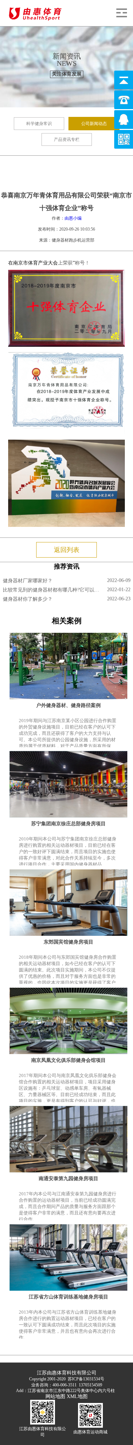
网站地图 (55, 1396)
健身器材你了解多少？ (27, 599)
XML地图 (77, 1396)
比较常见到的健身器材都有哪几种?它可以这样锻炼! (52, 590)
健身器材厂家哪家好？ (27, 580)
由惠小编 (73, 218)
